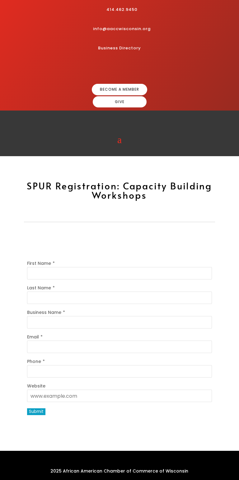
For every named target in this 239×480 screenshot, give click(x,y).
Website (36, 386)
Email (33, 337)
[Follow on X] (140, 68)
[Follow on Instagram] (120, 68)
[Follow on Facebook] (111, 68)
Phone (34, 361)
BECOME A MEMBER (119, 89)
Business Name (44, 312)
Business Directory (119, 48)
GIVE (119, 101)
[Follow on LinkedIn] (130, 68)
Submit (36, 411)
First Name (39, 263)
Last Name (39, 288)
